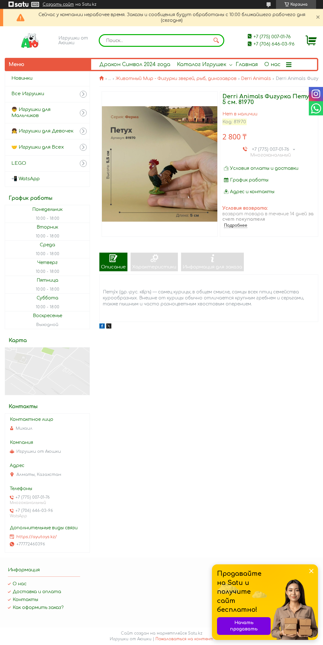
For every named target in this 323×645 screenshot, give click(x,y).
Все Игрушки (27, 93)
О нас (272, 64)
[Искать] (216, 40)
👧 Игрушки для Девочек (42, 131)
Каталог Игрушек (201, 64)
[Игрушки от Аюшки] (30, 40)
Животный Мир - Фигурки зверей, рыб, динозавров (176, 78)
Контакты (25, 599)
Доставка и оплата (37, 591)
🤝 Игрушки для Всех (37, 147)
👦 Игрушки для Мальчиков (30, 112)
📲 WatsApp (25, 178)
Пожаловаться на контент (184, 639)
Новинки (21, 78)
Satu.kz (195, 633)
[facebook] (102, 327)
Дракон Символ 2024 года (134, 64)
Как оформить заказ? (38, 607)
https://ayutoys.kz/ (36, 537)
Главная (247, 64)
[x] (108, 327)
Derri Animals (256, 78)
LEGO (18, 163)
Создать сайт (58, 4)
